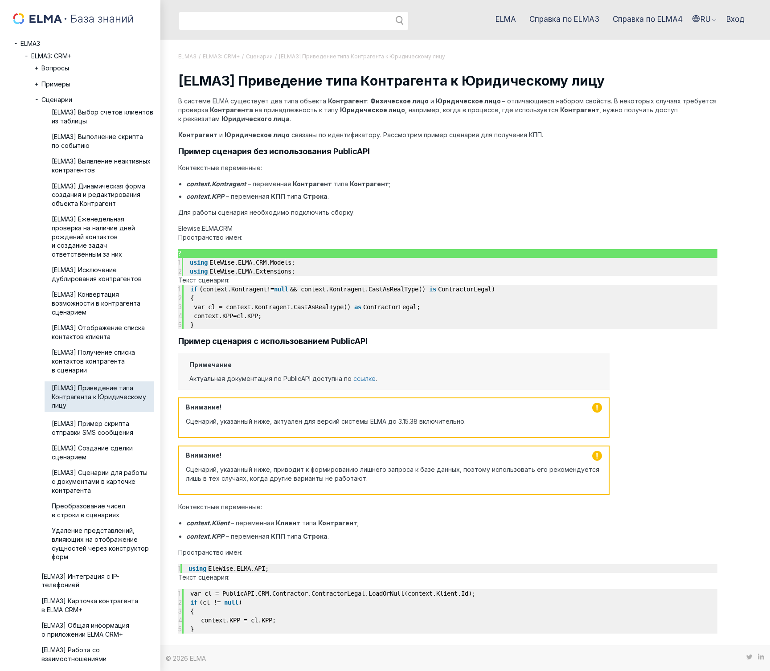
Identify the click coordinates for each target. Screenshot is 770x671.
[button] (704, 19)
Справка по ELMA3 (564, 19)
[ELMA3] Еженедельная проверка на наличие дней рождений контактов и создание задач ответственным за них (93, 236)
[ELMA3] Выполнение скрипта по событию (97, 141)
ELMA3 (30, 43)
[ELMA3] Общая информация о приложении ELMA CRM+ (85, 630)
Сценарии (56, 99)
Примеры (55, 84)
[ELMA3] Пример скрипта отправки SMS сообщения (92, 428)
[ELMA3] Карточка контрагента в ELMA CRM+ (89, 605)
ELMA (506, 19)
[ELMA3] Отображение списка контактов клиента (98, 332)
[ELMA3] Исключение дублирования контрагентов (97, 274)
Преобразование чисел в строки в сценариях (88, 510)
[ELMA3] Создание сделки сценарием (92, 452)
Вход (735, 19)
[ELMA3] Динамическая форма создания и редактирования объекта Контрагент (98, 194)
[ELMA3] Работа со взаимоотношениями (73, 654)
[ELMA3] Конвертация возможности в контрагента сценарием (96, 302)
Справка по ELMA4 (648, 19)
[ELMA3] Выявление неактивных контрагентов (101, 165)
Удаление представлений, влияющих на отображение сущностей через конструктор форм (100, 544)
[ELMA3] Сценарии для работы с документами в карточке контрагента (99, 481)
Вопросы (55, 68)
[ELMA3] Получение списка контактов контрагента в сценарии (93, 360)
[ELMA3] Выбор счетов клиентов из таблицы (102, 116)
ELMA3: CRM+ (51, 56)
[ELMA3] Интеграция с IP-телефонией (80, 581)
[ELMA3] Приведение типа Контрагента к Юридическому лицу (99, 396)
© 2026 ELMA (186, 658)
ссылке (364, 378)
